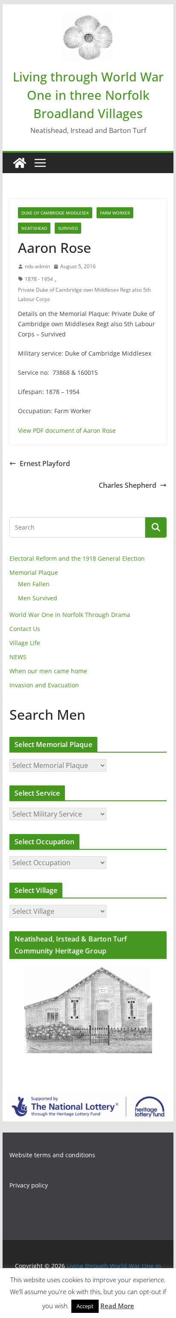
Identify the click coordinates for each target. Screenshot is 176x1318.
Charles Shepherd (127, 485)
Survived (68, 228)
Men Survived (37, 598)
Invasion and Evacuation (44, 685)
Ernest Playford (45, 463)
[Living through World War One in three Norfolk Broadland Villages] (19, 163)
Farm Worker (115, 213)
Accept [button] (85, 1306)
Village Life (24, 643)
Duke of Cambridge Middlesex (55, 213)
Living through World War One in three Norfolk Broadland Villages (88, 95)
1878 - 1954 (39, 279)
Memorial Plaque (33, 572)
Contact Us (24, 629)
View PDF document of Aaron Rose (67, 430)
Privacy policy (28, 1185)
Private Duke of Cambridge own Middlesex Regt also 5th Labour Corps (84, 294)
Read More (117, 1305)
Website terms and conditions (52, 1155)
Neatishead (34, 228)
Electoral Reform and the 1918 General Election (77, 558)
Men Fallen (34, 584)
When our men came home (48, 671)
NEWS (17, 657)
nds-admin (37, 266)
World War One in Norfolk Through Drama (69, 615)
